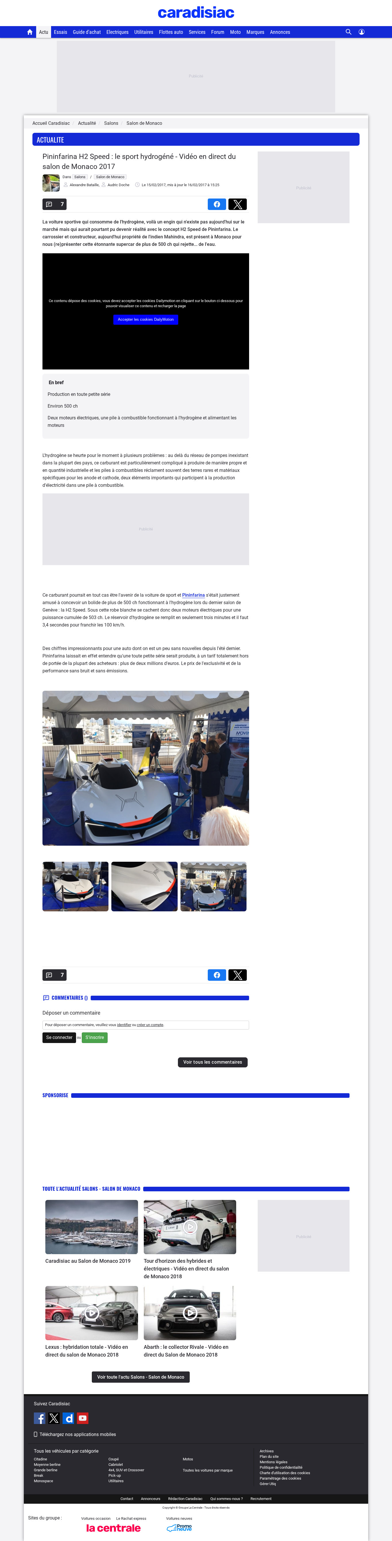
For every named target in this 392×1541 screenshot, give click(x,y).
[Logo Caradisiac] (196, 23)
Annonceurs (150, 1499)
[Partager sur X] (238, 202)
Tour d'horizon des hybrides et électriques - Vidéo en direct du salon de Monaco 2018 (186, 1268)
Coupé (113, 1459)
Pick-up (114, 1475)
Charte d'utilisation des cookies (285, 1473)
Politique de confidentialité (281, 1467)
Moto (235, 32)
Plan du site (269, 1456)
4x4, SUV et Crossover (126, 1470)
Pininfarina (193, 595)
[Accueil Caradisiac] (30, 32)
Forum (217, 32)
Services (197, 32)
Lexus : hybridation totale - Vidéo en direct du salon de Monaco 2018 (86, 1351)
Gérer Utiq (268, 1484)
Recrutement (261, 1499)
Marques (255, 32)
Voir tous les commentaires (212, 1062)
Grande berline (45, 1470)
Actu (43, 32)
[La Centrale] (113, 1533)
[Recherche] (348, 32)
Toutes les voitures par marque (208, 1470)
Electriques (117, 32)
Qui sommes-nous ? (226, 1499)
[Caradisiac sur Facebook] (40, 1419)
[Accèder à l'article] (91, 1227)
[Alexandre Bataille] (51, 190)
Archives (267, 1451)
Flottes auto (171, 32)
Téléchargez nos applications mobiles (78, 1434)
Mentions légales (274, 1462)
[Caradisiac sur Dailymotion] (69, 1419)
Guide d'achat (87, 32)
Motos (188, 1459)
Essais (60, 32)
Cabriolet (115, 1464)
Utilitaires (143, 32)
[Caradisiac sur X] (54, 1419)
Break (38, 1475)
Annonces (280, 32)
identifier (124, 1025)
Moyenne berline (47, 1464)
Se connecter (59, 1037)
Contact (127, 1499)
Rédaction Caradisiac (185, 1499)
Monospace (43, 1481)
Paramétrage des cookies (280, 1478)
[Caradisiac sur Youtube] (82, 1419)
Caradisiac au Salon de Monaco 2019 (88, 1261)
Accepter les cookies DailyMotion (146, 319)
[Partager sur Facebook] (218, 202)
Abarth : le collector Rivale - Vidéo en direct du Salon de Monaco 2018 (186, 1351)
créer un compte (150, 1025)
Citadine (40, 1459)
